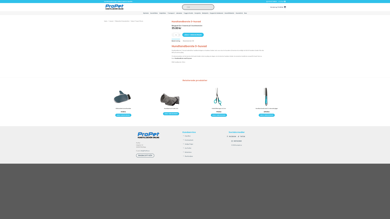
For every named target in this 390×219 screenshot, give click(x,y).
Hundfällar (154, 13)
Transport (171, 13)
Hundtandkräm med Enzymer (183, 58)
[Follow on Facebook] (279, 1)
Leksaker (179, 13)
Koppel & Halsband (216, 13)
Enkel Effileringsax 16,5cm (219, 108)
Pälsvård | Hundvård (122, 21)
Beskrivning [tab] (176, 41)
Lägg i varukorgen (193, 35)
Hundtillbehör (229, 13)
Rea (245, 13)
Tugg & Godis (188, 13)
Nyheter (146, 13)
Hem (105, 21)
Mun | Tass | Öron (137, 21)
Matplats (205, 13)
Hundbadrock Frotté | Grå (171, 108)
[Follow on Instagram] (281, 1)
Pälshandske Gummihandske (123, 108)
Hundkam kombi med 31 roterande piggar (267, 108)
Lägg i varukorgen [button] (123, 115)
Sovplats (197, 13)
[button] (271, 1)
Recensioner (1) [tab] (188, 41)
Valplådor (162, 13)
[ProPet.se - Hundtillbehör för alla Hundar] (114, 7)
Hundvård (239, 13)
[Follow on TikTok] (283, 1)
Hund (111, 21)
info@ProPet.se (145, 151)
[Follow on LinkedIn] (284, 1)
